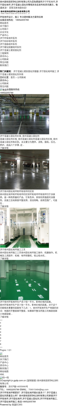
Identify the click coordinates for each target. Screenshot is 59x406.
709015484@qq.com (38, 389)
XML (2, 374)
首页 (13, 77)
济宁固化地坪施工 (47, 71)
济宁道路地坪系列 (8, 43)
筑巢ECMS (17, 404)
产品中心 (4, 34)
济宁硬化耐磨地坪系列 (10, 46)
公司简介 (4, 28)
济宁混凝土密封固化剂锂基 (26, 71)
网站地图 (4, 371)
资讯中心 (4, 56)
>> (1, 346)
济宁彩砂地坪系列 (8, 40)
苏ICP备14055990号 (18, 386)
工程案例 (4, 53)
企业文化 (4, 31)
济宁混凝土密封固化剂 (10, 50)
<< (1, 319)
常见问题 (4, 62)
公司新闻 (4, 59)
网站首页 (4, 22)
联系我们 (4, 65)
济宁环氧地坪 (48, 1)
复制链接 (31, 380)
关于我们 (4, 25)
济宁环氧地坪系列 (8, 37)
